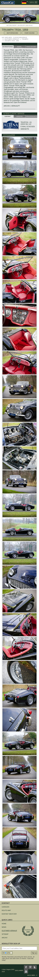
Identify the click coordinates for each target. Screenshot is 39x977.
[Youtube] (26, 971)
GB (3, 953)
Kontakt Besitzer (9, 914)
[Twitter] (35, 967)
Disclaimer (19, 970)
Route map (6, 910)
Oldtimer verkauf (9, 931)
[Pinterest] (30, 967)
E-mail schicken (28, 126)
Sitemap (5, 934)
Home (4, 923)
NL (9, 953)
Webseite (25, 129)
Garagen (5, 907)
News (4, 927)
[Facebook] (26, 967)
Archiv (4, 938)
